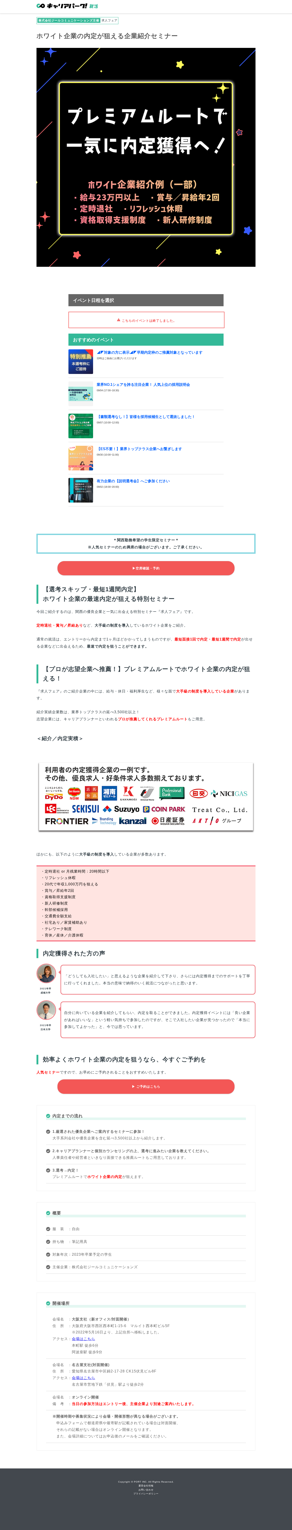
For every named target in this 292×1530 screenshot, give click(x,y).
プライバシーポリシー (146, 1493)
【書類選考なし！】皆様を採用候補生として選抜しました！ (146, 417)
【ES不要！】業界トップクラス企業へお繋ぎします (139, 449)
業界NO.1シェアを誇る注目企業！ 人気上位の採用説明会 (143, 384)
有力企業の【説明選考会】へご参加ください (133, 481)
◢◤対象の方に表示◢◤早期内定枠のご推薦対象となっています (150, 352)
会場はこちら (83, 1339)
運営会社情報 (146, 1485)
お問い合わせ (146, 1490)
